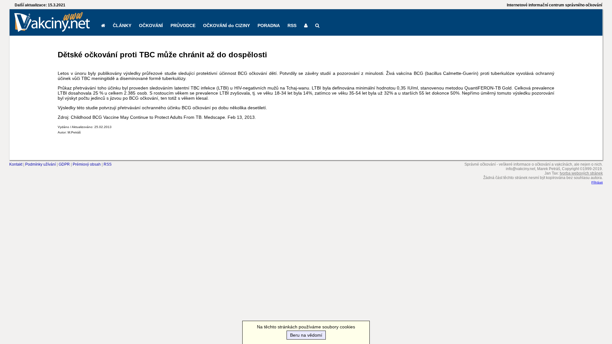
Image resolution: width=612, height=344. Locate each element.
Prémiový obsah (87, 164)
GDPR (64, 164)
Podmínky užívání (40, 164)
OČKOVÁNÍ (151, 25)
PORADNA (269, 25)
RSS (292, 25)
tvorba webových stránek (581, 173)
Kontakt (15, 164)
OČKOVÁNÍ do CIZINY (226, 25)
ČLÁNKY (122, 25)
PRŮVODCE (183, 25)
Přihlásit (597, 182)
